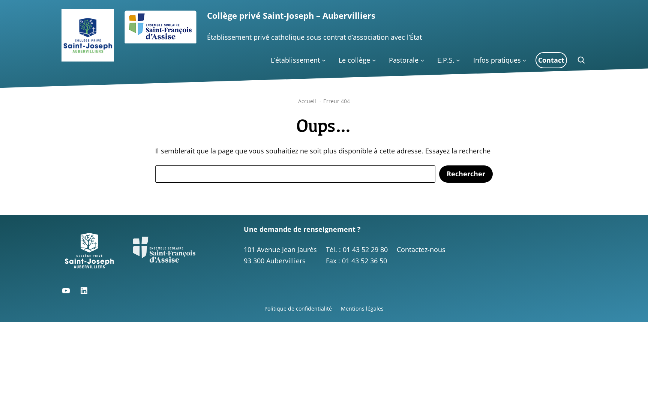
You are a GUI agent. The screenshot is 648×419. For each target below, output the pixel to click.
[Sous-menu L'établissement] (324, 60)
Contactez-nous (421, 249)
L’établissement (295, 60)
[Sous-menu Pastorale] (422, 60)
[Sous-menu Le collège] (374, 60)
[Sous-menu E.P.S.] (458, 60)
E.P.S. (445, 60)
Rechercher (466, 173)
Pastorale (403, 60)
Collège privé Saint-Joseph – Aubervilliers (291, 15)
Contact (551, 60)
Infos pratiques (497, 60)
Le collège (354, 60)
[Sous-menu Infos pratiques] (524, 60)
